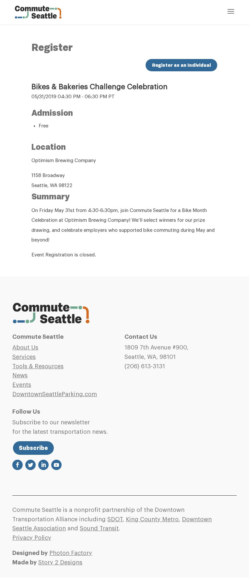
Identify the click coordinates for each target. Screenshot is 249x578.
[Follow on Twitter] (30, 465)
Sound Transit (99, 528)
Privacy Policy (31, 538)
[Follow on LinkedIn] (43, 465)
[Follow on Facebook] (17, 465)
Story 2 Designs (60, 562)
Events (21, 385)
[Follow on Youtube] (56, 465)
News (20, 375)
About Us (25, 347)
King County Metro (152, 519)
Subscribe (33, 448)
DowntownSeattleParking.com (54, 394)
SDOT (115, 519)
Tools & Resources (38, 366)
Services (24, 357)
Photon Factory (70, 553)
